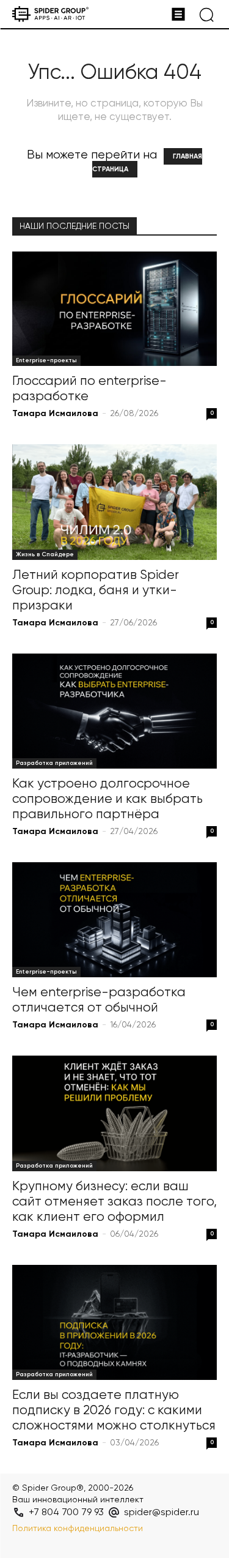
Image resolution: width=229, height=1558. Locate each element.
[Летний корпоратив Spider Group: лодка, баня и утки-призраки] (114, 501)
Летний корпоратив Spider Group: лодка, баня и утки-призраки (95, 591)
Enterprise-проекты (46, 360)
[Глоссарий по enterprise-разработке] (114, 309)
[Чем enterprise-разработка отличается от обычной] (114, 919)
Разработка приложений (54, 763)
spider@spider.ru (161, 1513)
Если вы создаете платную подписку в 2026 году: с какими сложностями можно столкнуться (114, 1411)
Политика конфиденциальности (77, 1528)
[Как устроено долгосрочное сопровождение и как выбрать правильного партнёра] (114, 711)
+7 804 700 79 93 (66, 1513)
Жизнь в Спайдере (45, 554)
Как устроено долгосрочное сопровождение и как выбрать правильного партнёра (107, 799)
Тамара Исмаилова (55, 413)
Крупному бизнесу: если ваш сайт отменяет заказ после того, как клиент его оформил (114, 1202)
